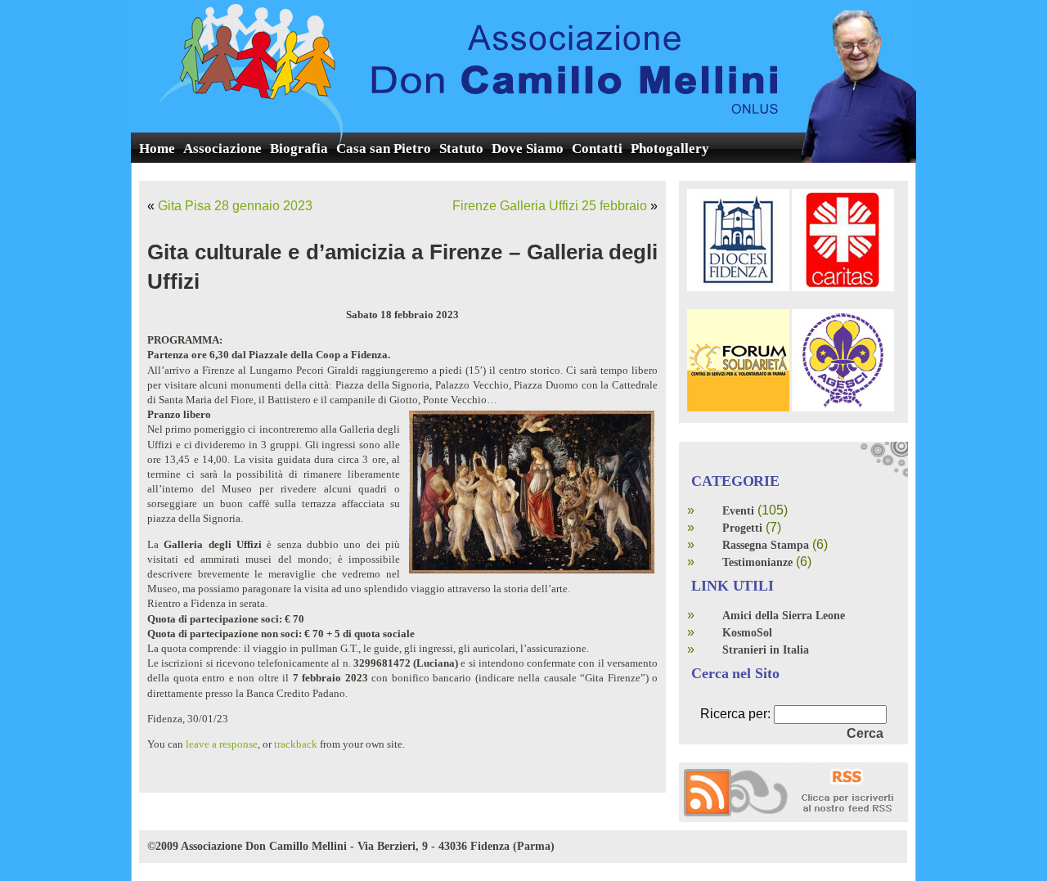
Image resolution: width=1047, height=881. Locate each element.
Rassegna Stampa (765, 545)
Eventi (738, 511)
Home (157, 148)
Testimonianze (757, 562)
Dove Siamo (528, 148)
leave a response (222, 744)
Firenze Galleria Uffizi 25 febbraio (549, 206)
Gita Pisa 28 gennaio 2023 (235, 206)
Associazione (222, 148)
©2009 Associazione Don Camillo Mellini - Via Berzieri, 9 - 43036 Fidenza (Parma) (351, 846)
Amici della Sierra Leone (783, 615)
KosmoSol (747, 633)
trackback (295, 744)
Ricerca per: (735, 714)
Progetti (742, 528)
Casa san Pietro (383, 148)
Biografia (299, 148)
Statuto (461, 148)
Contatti (597, 148)
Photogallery (670, 148)
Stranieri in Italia (765, 650)
